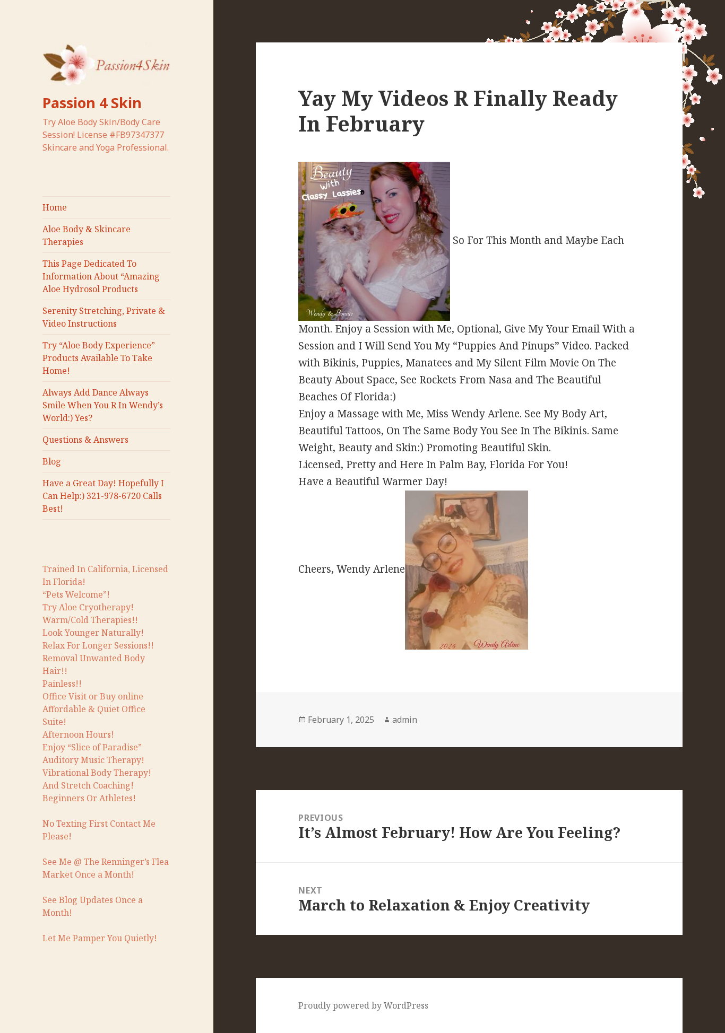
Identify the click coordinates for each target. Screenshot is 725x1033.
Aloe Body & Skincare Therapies (86, 235)
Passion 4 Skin (92, 102)
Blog (51, 461)
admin (404, 719)
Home (54, 207)
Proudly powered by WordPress (363, 1005)
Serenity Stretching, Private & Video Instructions (103, 317)
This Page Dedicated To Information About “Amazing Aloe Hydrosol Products (101, 276)
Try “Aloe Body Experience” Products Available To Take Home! (98, 358)
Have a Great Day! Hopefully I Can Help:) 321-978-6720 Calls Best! (103, 495)
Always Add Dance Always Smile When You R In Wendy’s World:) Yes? (102, 405)
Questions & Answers (85, 439)
